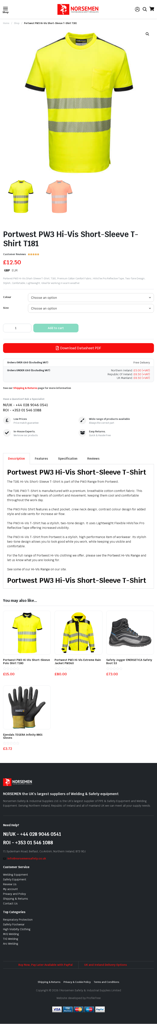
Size (6, 307)
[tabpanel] (78, 526)
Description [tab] (16, 459)
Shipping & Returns (25, 388)
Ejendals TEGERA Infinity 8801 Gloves (23, 736)
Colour (7, 297)
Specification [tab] (67, 459)
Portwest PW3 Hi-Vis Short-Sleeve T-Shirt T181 (50, 23)
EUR (15, 270)
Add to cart (56, 328)
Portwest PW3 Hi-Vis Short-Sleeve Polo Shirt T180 (26, 661)
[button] (147, 34)
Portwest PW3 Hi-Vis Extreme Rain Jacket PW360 (78, 661)
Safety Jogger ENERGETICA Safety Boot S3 (129, 661)
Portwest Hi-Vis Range (123, 555)
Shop (17, 23)
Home (6, 23)
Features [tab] (41, 459)
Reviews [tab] (93, 459)
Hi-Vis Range (40, 569)
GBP (7, 270)
